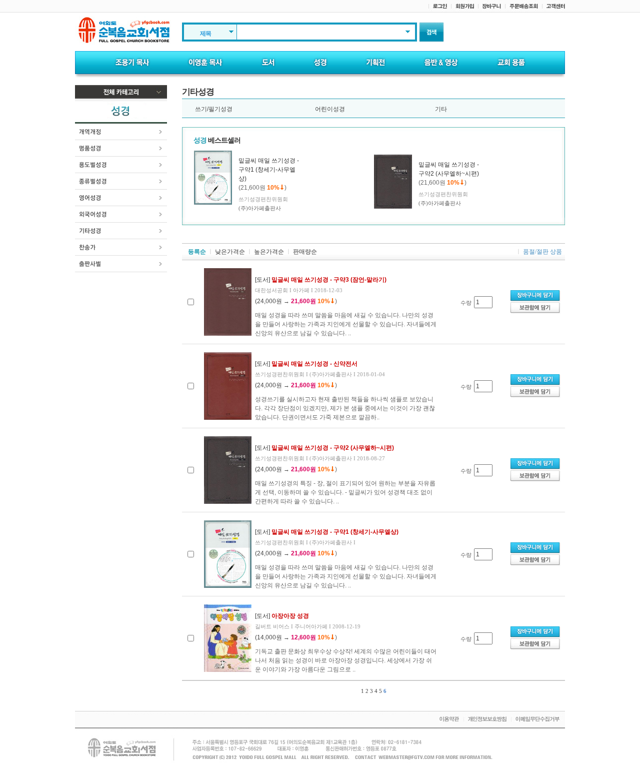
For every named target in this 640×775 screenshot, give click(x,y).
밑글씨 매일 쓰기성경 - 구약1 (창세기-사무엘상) (268, 169)
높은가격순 (269, 251)
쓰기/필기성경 (213, 109)
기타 (441, 109)
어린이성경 (330, 109)
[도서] (320, 279)
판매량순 (305, 251)
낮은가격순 (230, 251)
